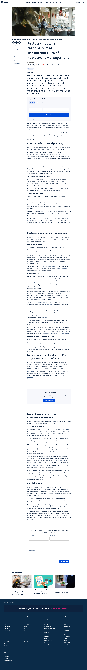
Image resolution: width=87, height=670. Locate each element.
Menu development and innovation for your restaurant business (18, 58)
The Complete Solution (48, 619)
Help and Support (67, 642)
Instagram (43, 666)
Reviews (45, 638)
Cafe (24, 621)
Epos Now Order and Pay (69, 622)
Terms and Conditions (48, 640)
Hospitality (42, 102)
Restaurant (30, 68)
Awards (65, 640)
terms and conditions (49, 119)
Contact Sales (77, 2)
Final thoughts (17, 63)
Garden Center (6, 639)
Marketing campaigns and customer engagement (19, 61)
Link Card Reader (47, 624)
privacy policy (56, 119)
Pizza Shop (26, 635)
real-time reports (49, 304)
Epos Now (4, 2)
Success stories (67, 636)
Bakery (25, 634)
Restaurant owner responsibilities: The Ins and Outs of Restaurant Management (19, 47)
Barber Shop (6, 621)
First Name (31, 535)
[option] (32, 102)
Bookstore (6, 645)
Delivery (25, 626)
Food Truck (26, 622)
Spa (24, 639)
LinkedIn (19, 42)
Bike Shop (5, 624)
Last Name (52, 535)
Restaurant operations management (18, 54)
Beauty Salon (6, 622)
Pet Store (5, 650)
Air (44, 622)
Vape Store (6, 658)
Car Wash (5, 619)
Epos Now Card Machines (49, 621)
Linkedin (49, 666)
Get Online (46, 647)
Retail (33, 102)
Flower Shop (6, 635)
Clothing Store (6, 654)
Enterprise (6, 628)
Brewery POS (26, 624)
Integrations (41, 2)
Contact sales (66, 634)
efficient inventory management (41, 283)
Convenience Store (7, 626)
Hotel (25, 630)
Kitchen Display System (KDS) (49, 628)
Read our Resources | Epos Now (19, 39)
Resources (48, 2)
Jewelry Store (6, 641)
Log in (83, 2)
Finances (34, 2)
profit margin (45, 317)
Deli (4, 634)
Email (44, 106)
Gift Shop (5, 652)
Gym (24, 628)
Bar (24, 619)
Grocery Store (6, 656)
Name (30, 106)
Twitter (16, 42)
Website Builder (67, 626)
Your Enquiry (32, 550)
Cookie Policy (46, 644)
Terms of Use (46, 634)
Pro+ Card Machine (47, 626)
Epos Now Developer (48, 642)
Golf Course (6, 637)
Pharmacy (5, 632)
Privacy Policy (46, 636)
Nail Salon (5, 649)
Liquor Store (6, 647)
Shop (60, 2)
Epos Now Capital (67, 621)
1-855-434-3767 (60, 608)
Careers (65, 638)
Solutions (27, 2)
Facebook (13, 42)
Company (66, 644)
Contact (55, 2)
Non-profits (6, 643)
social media (66, 429)
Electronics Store (7, 630)
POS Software (66, 624)
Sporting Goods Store (8, 660)
